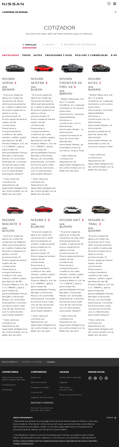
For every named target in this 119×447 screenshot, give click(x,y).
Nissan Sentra (37, 81)
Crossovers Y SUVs (58, 55)
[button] (114, 3)
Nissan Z (39, 220)
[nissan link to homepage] (13, 4)
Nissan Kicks (94, 81)
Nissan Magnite (10, 222)
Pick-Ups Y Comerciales (91, 55)
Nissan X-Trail (96, 222)
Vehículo (30, 44)
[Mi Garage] (109, 4)
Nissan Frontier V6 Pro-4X (70, 83)
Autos (38, 55)
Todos (26, 55)
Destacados (10, 55)
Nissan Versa (8, 81)
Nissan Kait (70, 220)
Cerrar (109, 418)
